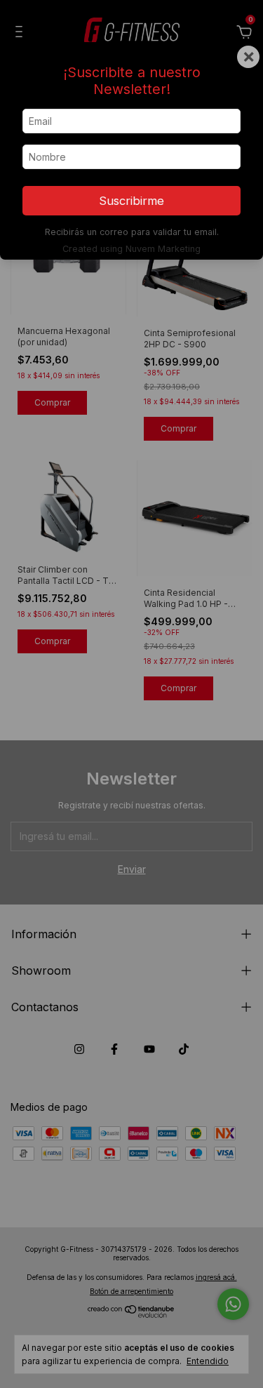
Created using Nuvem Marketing (131, 248)
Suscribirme (131, 201)
